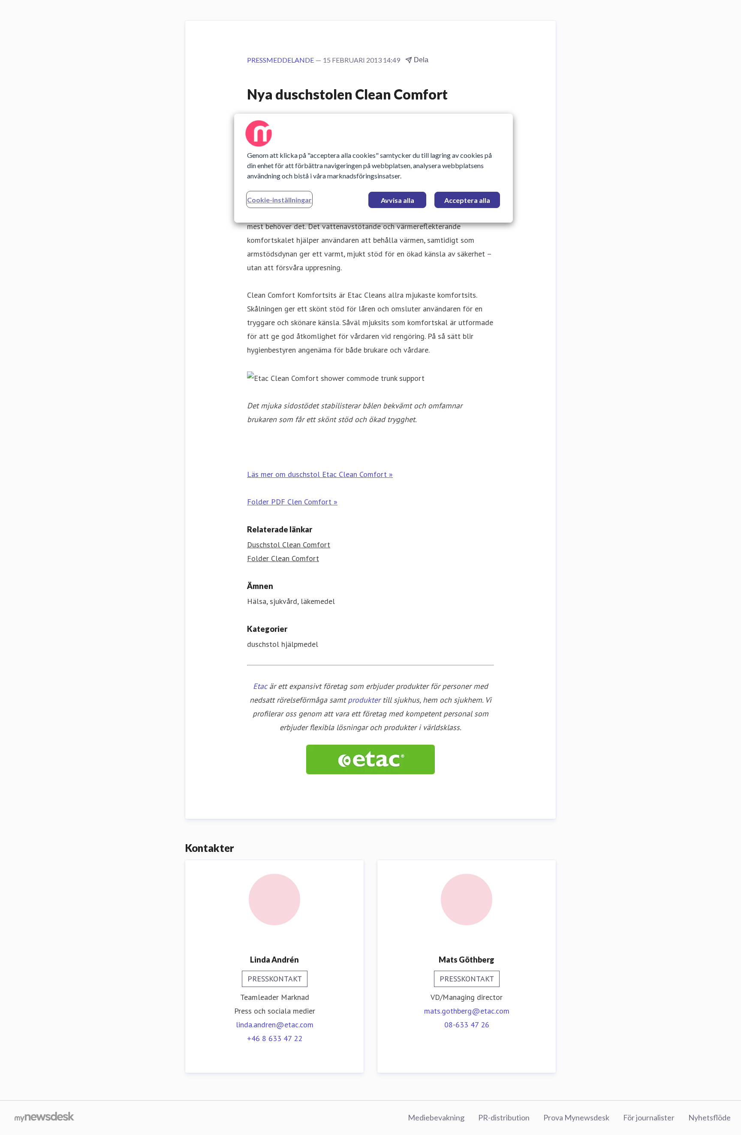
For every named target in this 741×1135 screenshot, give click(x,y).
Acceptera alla (467, 200)
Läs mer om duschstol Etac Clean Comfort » (320, 474)
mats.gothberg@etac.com (466, 1011)
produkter (364, 700)
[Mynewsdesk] (44, 1118)
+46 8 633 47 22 (274, 1038)
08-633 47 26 (466, 1024)
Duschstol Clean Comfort (288, 544)
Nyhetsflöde (709, 1117)
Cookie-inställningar (279, 200)
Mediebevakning (436, 1117)
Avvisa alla (397, 200)
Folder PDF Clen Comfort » (292, 502)
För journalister (649, 1117)
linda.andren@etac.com (274, 1024)
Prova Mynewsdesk (576, 1117)
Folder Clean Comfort (283, 558)
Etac (260, 686)
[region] (373, 168)
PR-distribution (504, 1117)
